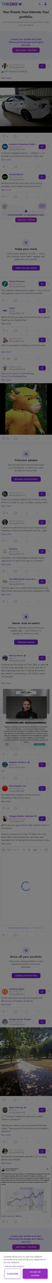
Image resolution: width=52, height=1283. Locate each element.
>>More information (13, 1266)
